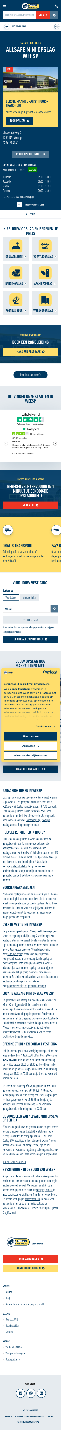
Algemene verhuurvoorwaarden (29, 1416)
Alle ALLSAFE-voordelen (14, 1162)
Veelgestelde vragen (15, 1353)
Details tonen (43, 726)
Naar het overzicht (28, 769)
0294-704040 (10, 143)
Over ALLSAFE (12, 1319)
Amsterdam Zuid (32, 1199)
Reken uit (28, 505)
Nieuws (9, 1292)
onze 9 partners (21, 689)
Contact (9, 1331)
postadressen (13, 958)
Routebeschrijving (28, 154)
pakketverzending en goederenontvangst (26, 986)
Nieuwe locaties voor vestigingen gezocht (25, 1304)
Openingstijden (12, 1325)
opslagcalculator (19, 866)
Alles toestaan (30, 736)
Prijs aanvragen (28, 1259)
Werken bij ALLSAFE (15, 1347)
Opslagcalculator (13, 1359)
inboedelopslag (33, 820)
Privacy (8, 1416)
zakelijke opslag (15, 954)
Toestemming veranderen (28, 1422)
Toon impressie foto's (30, 375)
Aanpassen (28, 745)
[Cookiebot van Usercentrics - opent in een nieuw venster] (43, 672)
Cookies (50, 1416)
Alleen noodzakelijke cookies (30, 755)
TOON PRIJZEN (18, 120)
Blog (8, 1298)
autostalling (16, 824)
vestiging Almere (44, 1190)
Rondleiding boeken (28, 1268)
